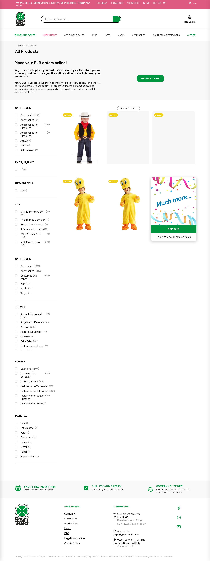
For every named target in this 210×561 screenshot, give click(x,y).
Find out (173, 229)
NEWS (146, 3)
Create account (150, 78)
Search (116, 19)
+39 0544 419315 (24, 3)
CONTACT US (159, 3)
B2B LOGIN (189, 22)
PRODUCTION (133, 3)
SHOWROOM (117, 3)
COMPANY (102, 3)
